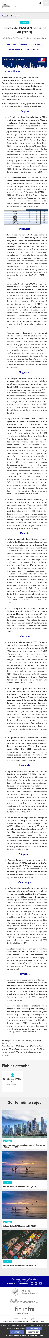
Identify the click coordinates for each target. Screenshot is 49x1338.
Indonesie (24, 45)
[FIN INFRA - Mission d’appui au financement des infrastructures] (24, 1309)
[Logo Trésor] (21, 7)
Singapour (37, 45)
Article (24, 23)
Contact (17, 1318)
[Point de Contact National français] (24, 1300)
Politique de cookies (36, 1321)
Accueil (5, 16)
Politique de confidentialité (15, 1321)
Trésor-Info (15, 16)
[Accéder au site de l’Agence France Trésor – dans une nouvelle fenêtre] (24, 1291)
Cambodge (11, 45)
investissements (15, 50)
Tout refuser (18, 1332)
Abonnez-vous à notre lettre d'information (25, 1280)
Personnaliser (33, 1332)
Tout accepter (35, 1328)
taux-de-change (33, 50)
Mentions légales (28, 1318)
